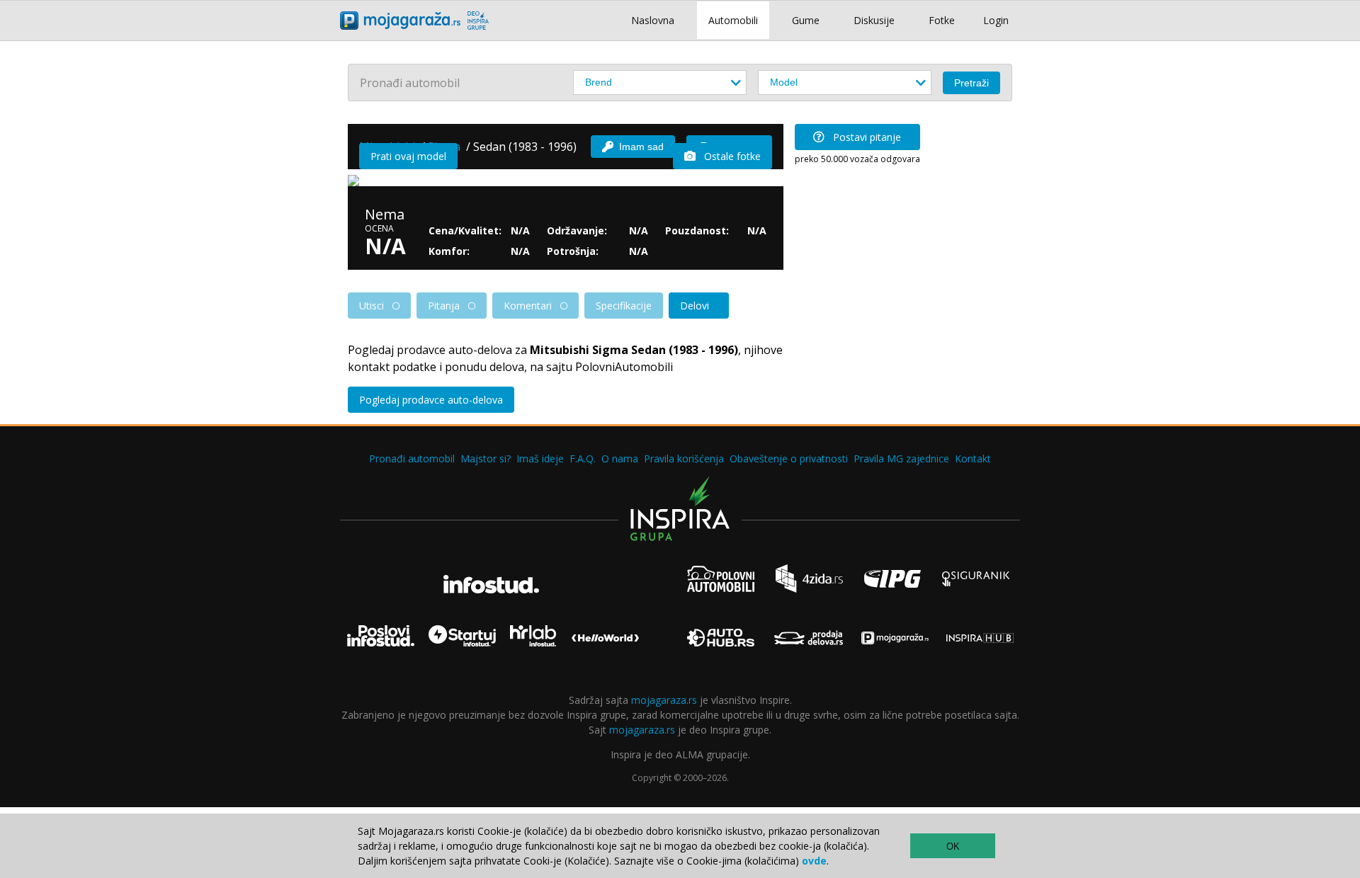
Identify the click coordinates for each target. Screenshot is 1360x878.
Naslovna (652, 20)
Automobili (733, 20)
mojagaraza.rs (664, 700)
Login (996, 20)
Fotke (942, 20)
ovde (814, 860)
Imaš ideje (540, 458)
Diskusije (874, 20)
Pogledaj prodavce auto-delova (431, 399)
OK (953, 846)
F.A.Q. (583, 458)
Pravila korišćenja (684, 458)
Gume (806, 20)
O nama (619, 458)
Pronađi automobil (412, 458)
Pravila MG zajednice (901, 458)
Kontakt (973, 458)
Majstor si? (485, 458)
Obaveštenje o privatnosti (789, 458)
